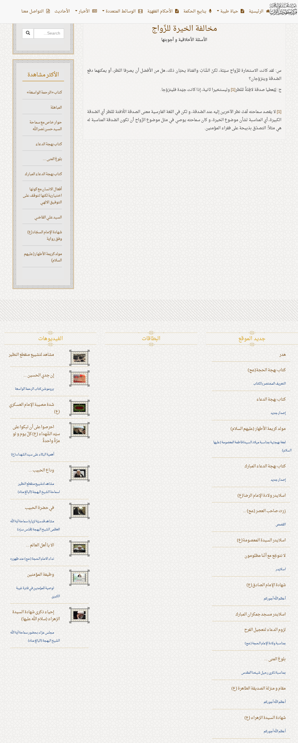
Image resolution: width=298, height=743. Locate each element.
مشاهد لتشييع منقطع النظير (31, 355)
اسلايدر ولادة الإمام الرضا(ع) (261, 496)
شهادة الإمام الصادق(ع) (266, 585)
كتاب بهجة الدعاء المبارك (43, 174)
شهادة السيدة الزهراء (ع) (265, 718)
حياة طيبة (229, 11)
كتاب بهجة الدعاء (49, 144)
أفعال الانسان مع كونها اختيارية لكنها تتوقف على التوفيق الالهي (42, 196)
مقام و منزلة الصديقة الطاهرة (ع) (258, 688)
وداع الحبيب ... (41, 470)
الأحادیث (62, 11)
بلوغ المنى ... (52, 159)
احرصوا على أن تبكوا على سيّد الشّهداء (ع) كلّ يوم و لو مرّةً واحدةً (36, 434)
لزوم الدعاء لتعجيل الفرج (265, 630)
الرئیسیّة (257, 11)
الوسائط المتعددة (120, 11)
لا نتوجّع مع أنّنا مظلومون (265, 556)
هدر (282, 355)
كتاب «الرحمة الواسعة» (44, 92)
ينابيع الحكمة (195, 11)
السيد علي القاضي (48, 217)
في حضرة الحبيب (39, 508)
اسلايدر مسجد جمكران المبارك (260, 614)
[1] (233, 90)
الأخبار (84, 11)
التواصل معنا (33, 11)
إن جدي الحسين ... (38, 375)
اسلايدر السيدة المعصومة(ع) (261, 540)
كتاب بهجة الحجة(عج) (267, 370)
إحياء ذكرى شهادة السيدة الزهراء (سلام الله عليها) (36, 615)
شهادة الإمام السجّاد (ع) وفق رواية (44, 236)
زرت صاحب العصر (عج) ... (264, 511)
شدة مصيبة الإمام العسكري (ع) (34, 408)
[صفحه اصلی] (283, 8)
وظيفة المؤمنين (40, 575)
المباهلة (56, 107)
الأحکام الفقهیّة (160, 11)
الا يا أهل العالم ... (40, 545)
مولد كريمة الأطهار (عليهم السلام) (43, 257)
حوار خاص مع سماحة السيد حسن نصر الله (45, 126)
